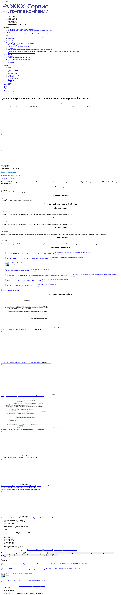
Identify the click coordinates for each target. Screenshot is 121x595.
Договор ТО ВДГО (13, 45)
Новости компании (6, 177)
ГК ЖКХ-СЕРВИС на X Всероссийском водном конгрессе (23, 262)
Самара (10, 83)
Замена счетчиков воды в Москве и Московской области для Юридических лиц (32, 37)
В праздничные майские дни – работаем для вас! (47, 284)
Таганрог (36, 555)
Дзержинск (4, 555)
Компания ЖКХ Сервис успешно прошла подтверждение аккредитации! (67, 257)
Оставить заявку (9, 91)
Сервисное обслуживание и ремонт (18, 46)
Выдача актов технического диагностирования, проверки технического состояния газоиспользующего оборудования (43, 51)
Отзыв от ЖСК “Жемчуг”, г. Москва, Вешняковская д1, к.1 (18, 429)
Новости (10, 56)
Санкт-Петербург (13, 70)
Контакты (7, 86)
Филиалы (7, 65)
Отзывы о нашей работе (8, 178)
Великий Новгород (13, 78)
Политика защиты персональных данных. (32, 586)
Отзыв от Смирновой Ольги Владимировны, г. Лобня (17, 489)
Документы (11, 62)
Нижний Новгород (13, 75)
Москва (10, 67)
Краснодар (11, 80)
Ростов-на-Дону (12, 73)
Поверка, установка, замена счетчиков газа (21, 43)
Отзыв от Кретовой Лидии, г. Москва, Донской (15, 457)
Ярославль (11, 76)
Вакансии (7, 84)
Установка (7, 32)
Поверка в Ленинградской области (11, 175)
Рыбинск (18, 555)
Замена (6, 35)
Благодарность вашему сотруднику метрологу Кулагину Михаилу (21, 362)
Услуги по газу (8, 42)
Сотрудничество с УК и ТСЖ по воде (19, 57)
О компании (8, 54)
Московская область (14, 69)
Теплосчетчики (8, 40)
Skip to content (5, 1)
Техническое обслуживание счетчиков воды (21, 29)
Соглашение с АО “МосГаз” (16, 48)
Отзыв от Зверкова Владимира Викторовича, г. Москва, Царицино (21, 486)
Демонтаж (11, 38)
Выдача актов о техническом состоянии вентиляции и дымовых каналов (30, 49)
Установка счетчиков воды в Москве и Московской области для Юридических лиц (33, 34)
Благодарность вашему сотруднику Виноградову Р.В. (17, 329)
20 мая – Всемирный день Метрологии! (40, 269)
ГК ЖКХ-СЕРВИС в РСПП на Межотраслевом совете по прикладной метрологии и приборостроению (93, 274)
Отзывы (10, 61)
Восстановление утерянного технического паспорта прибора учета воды (30, 30)
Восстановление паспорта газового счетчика (21, 53)
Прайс (6, 88)
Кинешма (11, 81)
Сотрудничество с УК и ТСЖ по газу (19, 59)
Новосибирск (12, 72)
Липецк (49, 555)
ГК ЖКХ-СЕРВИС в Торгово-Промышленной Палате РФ (55, 279)
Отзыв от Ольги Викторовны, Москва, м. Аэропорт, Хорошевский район (23, 518)
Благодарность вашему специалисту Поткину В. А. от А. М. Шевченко (22, 396)
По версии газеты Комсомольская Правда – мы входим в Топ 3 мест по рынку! (72, 252)
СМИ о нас (11, 64)
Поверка (6, 27)
